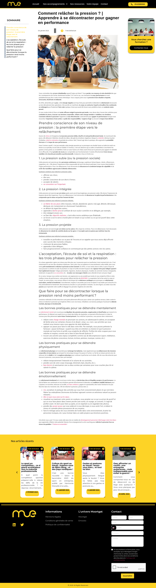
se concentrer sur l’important (54, 184)
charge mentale (59, 320)
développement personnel (89, 420)
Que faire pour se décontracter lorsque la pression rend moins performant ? (16, 53)
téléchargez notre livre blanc (107, 420)
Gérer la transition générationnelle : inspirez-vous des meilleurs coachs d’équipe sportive (122, 467)
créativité (101, 138)
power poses (58, 406)
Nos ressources (77, 4)
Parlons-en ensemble (60, 424)
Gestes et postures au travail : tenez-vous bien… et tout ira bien (61, 466)
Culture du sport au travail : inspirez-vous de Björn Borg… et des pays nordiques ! (31, 466)
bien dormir (47, 365)
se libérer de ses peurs (52, 204)
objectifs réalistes (59, 215)
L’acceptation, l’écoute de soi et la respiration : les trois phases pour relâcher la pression (16, 43)
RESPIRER (84, 278)
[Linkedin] (14, 524)
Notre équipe (92, 4)
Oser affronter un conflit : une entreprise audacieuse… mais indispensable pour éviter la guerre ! (92, 468)
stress (48, 136)
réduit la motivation (52, 140)
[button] (17, 472)
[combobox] (113, 528)
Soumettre (127, 576)
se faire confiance (73, 384)
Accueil (35, 4)
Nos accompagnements (54, 4)
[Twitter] (22, 524)
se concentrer (58, 273)
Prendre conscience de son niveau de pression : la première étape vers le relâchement (16, 32)
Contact (104, 4)
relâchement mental (47, 312)
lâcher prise (57, 211)
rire (44, 390)
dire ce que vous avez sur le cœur (56, 397)
